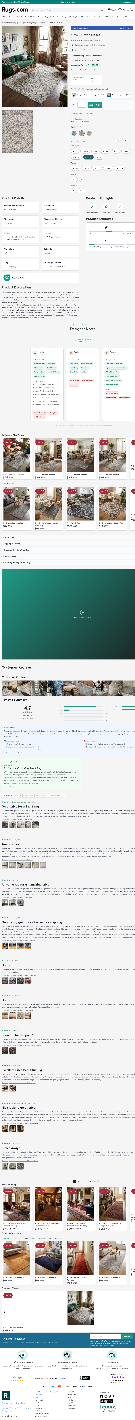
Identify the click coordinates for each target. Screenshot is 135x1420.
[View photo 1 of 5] (5, 824)
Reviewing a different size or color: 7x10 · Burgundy (19, 1083)
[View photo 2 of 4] (12, 945)
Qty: (74, 105)
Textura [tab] (6, 1238)
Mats (83, 17)
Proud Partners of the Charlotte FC (46, 1392)
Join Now (127, 1336)
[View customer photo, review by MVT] (9, 688)
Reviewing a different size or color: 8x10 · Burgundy (19, 975)
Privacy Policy (94, 1345)
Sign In (114, 10)
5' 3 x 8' (105, 151)
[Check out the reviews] (108, 1408)
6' (73, 191)
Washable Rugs (31, 17)
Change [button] (85, 121)
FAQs (69, 1397)
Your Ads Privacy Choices (12, 1408)
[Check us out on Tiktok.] (110, 1396)
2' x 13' (97, 168)
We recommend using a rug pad (97, 89)
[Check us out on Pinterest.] (114, 1396)
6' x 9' (116, 151)
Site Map (38, 1403)
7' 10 (81, 191)
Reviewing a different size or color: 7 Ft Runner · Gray (20, 1161)
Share (91, 114)
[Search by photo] (32, 10)
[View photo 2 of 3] (12, 902)
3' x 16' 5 (108, 168)
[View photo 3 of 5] (20, 824)
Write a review (95, 40)
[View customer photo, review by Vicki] (54, 688)
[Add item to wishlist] (28, 441)
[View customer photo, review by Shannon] (115, 688)
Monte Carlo (44, 23)
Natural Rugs (43, 17)
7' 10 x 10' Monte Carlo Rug (13, 474)
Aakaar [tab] (42, 1238)
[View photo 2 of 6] (12, 865)
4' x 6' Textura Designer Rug (13, 1277)
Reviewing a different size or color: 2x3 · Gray (17, 897)
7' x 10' (126, 151)
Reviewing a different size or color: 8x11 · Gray (17, 819)
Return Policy (72, 1405)
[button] (63, 30)
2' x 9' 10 (87, 168)
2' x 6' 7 (75, 168)
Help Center (72, 1400)
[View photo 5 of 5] (35, 824)
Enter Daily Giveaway (42, 1413)
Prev (69, 1181)
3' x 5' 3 (85, 151)
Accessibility (72, 1408)
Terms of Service (108, 1345)
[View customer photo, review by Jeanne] (85, 688)
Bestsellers (38, 1408)
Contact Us (71, 1392)
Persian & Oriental (16, 17)
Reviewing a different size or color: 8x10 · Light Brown (20, 1123)
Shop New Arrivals (67, 2)
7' (81, 179)
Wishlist (126, 10)
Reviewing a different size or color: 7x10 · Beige (17, 860)
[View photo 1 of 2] (5, 1050)
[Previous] (4, 459)
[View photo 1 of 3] (5, 902)
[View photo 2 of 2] (12, 1050)
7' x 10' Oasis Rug (73, 523)
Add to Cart (94, 105)
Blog (36, 1397)
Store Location (39, 1400)
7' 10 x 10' (76, 157)
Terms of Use (7, 1403)
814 (89, 1181)
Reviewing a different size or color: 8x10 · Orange (18, 940)
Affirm (37, 1405)
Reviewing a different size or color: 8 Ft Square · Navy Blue (21, 1045)
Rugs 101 (70, 1403)
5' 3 (74, 179)
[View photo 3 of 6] (20, 865)
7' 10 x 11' (88, 157)
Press (69, 1411)
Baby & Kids (66, 17)
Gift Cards (38, 1395)
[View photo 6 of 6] (43, 865)
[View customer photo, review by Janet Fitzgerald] (100, 688)
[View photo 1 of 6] (5, 865)
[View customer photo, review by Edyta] (24, 688)
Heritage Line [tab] (29, 1238)
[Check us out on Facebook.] (101, 1396)
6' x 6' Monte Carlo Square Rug (111, 523)
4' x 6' (95, 151)
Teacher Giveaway (41, 1416)
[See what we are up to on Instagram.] (106, 1396)
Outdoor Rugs (55, 17)
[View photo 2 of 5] (12, 824)
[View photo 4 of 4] (27, 945)
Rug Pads (76, 17)
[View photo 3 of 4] (20, 945)
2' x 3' (75, 151)
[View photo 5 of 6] (35, 865)
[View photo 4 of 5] (27, 824)
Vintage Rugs (32, 23)
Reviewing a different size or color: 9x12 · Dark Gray (21, 783)
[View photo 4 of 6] (27, 865)
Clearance (129, 17)
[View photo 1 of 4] (5, 945)
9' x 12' (99, 157)
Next (95, 1181)
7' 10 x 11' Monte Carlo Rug (45, 474)
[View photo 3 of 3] (20, 902)
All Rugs (5, 17)
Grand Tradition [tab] (55, 1238)
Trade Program (40, 1411)
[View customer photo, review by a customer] (39, 688)
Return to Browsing (9, 23)
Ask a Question (78, 114)
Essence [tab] (17, 1238)
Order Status (128, 2)
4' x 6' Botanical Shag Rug (13, 523)
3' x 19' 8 (120, 168)
